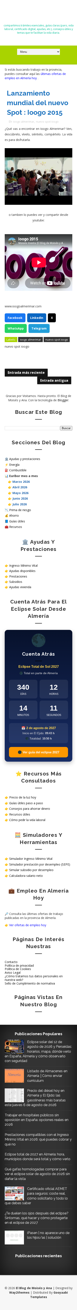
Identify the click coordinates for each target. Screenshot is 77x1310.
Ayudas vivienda (20, 587)
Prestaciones (18, 576)
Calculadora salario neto (26, 876)
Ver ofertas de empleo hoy (27, 925)
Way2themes (19, 1292)
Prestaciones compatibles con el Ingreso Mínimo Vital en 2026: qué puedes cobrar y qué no (38, 1139)
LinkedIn (36, 318)
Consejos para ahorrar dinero (29, 809)
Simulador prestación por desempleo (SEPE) (39, 864)
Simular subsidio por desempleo (31, 870)
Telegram (39, 328)
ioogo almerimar (23, 121)
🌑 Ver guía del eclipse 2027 (38, 752)
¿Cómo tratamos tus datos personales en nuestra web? (34, 978)
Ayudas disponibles (22, 571)
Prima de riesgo (20, 510)
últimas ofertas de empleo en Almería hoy (35, 76)
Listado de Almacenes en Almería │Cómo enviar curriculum (47, 1076)
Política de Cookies (18, 969)
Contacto (11, 962)
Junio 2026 (20, 498)
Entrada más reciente (26, 372)
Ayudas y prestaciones (24, 459)
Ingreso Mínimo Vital (23, 565)
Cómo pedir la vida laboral (27, 820)
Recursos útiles (19, 814)
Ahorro (14, 515)
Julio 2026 (19, 504)
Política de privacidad (19, 965)
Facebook (15, 318)
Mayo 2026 (20, 493)
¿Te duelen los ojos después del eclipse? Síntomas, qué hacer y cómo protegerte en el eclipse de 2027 (36, 1218)
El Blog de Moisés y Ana (38, 13)
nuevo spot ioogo (47, 121)
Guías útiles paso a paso (26, 803)
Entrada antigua (54, 380)
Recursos (15, 527)
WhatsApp (16, 328)
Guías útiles (17, 521)
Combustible (18, 470)
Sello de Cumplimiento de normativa (30, 983)
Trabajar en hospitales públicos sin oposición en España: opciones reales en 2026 (36, 1120)
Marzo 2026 (21, 482)
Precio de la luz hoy (22, 797)
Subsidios (15, 582)
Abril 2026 (19, 487)
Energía (14, 465)
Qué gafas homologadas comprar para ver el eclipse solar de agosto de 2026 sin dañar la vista (37, 1174)
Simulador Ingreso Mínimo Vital (30, 859)
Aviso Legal (13, 972)
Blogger (63, 400)
